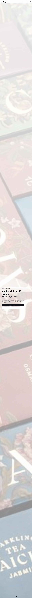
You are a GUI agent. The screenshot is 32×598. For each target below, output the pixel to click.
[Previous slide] (1, 299)
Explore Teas (12, 304)
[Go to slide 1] (15, 596)
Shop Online (13, 307)
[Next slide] (30, 299)
